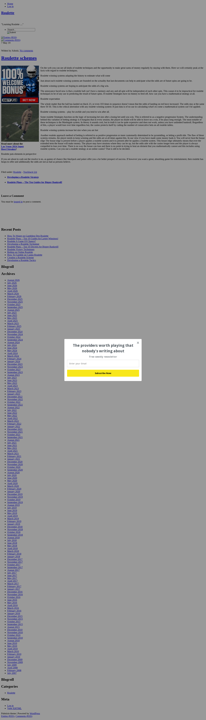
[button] (103, 348)
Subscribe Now (103, 373)
